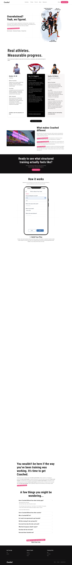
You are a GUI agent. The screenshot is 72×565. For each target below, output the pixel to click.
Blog (47, 552)
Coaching (26, 2)
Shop (59, 2)
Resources (45, 2)
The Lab (36, 2)
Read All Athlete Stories (36, 121)
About (40, 2)
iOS (7, 552)
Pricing (31, 2)
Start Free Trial (64, 2)
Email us (28, 552)
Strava (28, 555)
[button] (36, 500)
